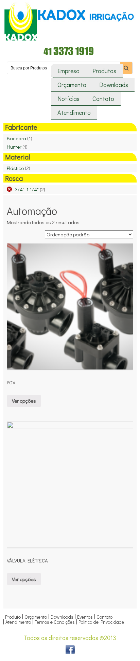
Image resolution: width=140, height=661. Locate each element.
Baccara (16, 138)
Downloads (113, 85)
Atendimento (74, 112)
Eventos (85, 617)
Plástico (15, 168)
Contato (103, 98)
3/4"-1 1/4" (27, 189)
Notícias (68, 98)
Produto (13, 617)
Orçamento (71, 85)
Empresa (68, 71)
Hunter (14, 146)
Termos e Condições (55, 622)
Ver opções (24, 400)
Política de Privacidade (101, 622)
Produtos (104, 71)
